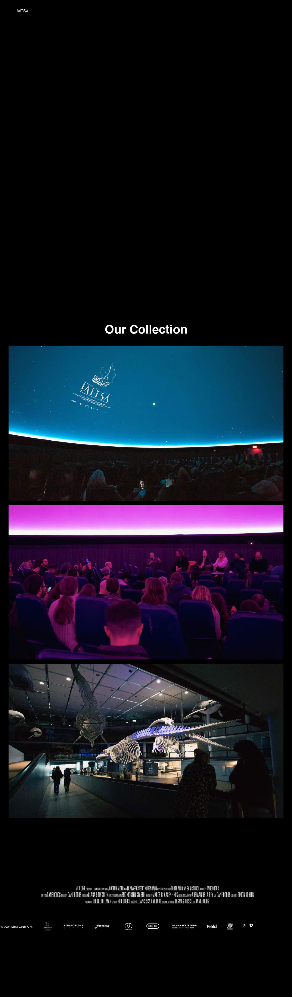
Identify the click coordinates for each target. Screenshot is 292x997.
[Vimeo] (251, 925)
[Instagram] (243, 925)
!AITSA (22, 10)
